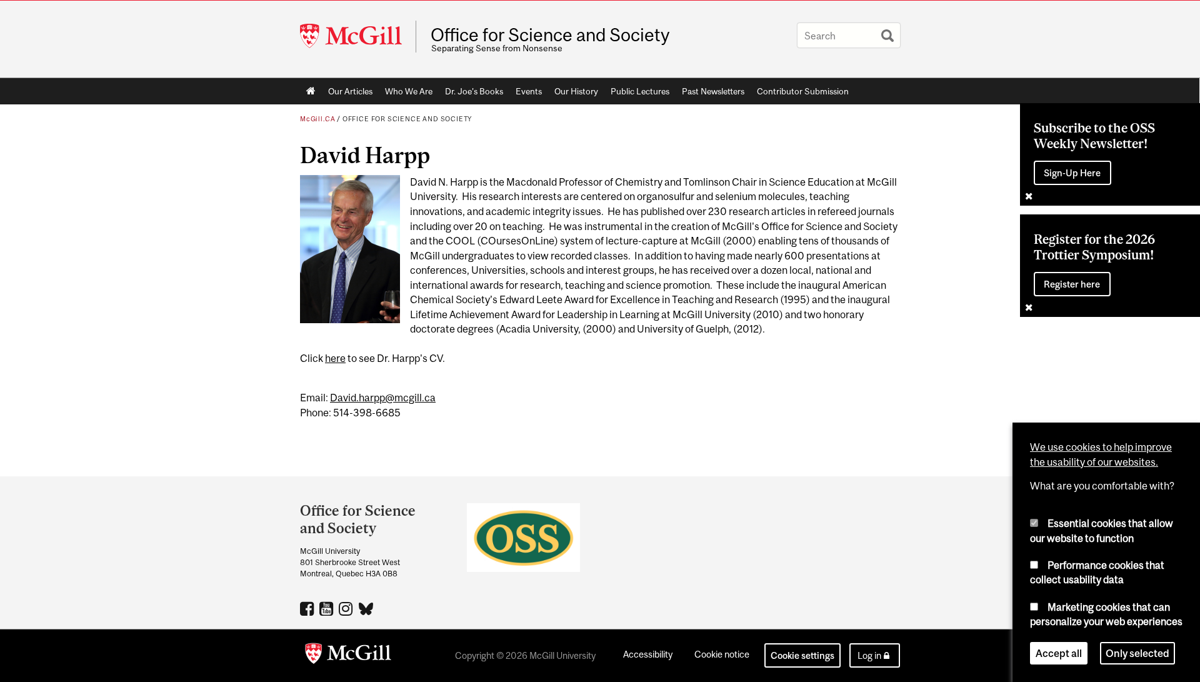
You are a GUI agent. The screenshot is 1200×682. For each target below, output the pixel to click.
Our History (576, 91)
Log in (869, 655)
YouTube (327, 608)
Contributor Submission (803, 91)
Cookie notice (721, 654)
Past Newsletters (713, 91)
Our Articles (350, 91)
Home (311, 91)
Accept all (1059, 653)
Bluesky (366, 607)
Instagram (347, 608)
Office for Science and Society (550, 35)
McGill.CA (317, 119)
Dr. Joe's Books (474, 91)
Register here (1072, 284)
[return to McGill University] (348, 655)
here (335, 358)
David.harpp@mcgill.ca (383, 397)
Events (529, 91)
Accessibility (647, 654)
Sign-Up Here (1072, 173)
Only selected (1137, 653)
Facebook (308, 608)
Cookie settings (802, 655)
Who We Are (408, 91)
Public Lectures (640, 91)
